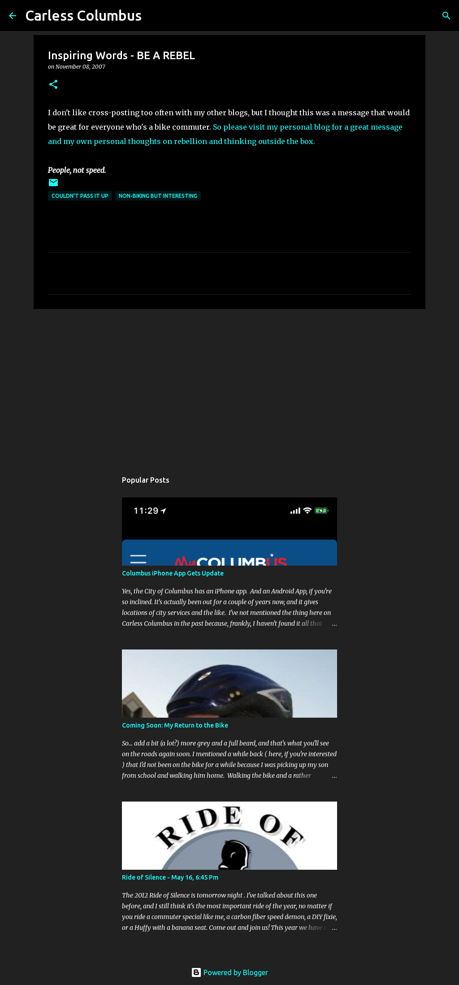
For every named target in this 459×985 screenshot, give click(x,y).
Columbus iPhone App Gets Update (173, 573)
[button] (53, 85)
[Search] (446, 15)
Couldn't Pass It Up (80, 196)
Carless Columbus (83, 15)
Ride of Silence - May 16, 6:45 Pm (170, 877)
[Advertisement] (229, 385)
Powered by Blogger (235, 972)
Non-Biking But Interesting (158, 196)
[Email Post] (53, 186)
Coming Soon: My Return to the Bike (175, 725)
